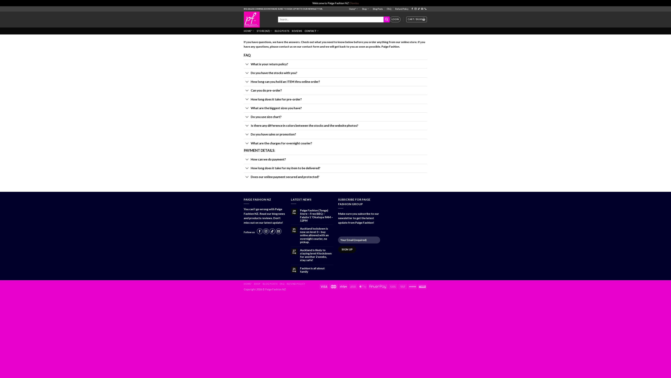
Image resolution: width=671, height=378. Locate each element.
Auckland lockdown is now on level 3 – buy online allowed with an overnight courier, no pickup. (314, 235)
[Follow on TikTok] (419, 9)
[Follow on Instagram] (415, 9)
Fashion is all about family (312, 270)
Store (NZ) (263, 31)
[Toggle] (247, 64)
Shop (364, 9)
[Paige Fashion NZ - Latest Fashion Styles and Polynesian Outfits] (258, 19)
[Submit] (386, 19)
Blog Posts (378, 9)
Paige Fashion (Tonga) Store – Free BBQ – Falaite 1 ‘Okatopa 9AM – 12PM (316, 215)
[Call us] (425, 9)
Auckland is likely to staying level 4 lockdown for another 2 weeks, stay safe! (316, 255)
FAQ (389, 9)
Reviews (297, 31)
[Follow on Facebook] (412, 9)
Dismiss (354, 3)
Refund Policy (402, 9)
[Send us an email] (422, 9)
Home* (352, 9)
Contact (310, 31)
